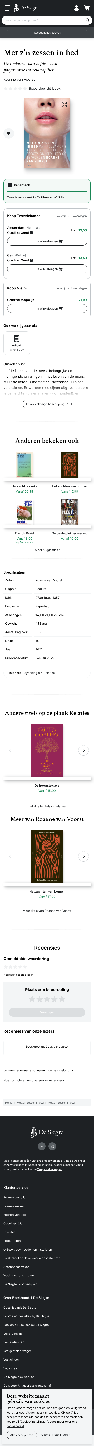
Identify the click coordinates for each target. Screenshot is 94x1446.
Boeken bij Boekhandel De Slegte (26, 1325)
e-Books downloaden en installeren (27, 1249)
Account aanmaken (16, 1267)
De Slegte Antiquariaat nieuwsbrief (27, 1385)
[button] (7, 32)
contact (16, 1160)
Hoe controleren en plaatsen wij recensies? (33, 1080)
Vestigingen (11, 1359)
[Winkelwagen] (87, 8)
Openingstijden (13, 1223)
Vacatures (10, 1368)
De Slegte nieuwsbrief (18, 1377)
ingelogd (63, 1070)
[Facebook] (42, 1146)
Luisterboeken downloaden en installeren (31, 1258)
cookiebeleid (15, 1426)
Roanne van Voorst (19, 79)
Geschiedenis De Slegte (19, 1307)
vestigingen (17, 1164)
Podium (40, 589)
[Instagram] (52, 1146)
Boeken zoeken (14, 1206)
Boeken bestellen (15, 1197)
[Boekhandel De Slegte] (26, 8)
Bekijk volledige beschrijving (45, 404)
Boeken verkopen (15, 1214)
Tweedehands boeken (47, 32)
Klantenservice (15, 1187)
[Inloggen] (76, 8)
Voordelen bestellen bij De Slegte (26, 1316)
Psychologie (31, 673)
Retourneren (12, 1240)
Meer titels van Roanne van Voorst (47, 911)
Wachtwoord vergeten (18, 1275)
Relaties (49, 673)
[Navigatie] (7, 8)
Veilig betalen (12, 1333)
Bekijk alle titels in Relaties (47, 806)
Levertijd (9, 1232)
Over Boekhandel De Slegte (26, 1297)
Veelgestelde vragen (49, 1169)
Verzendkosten (13, 1342)
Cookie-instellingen (54, 1434)
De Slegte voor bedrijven (20, 1284)
